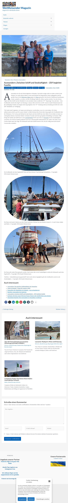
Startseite (7, 80)
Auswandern (22, 80)
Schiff (57, 88)
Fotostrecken (20, 345)
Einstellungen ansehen (42, 499)
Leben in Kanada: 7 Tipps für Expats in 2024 (18, 288)
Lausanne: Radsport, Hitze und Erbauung (48, 342)
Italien (6, 382)
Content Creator (58, 458)
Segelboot (6, 89)
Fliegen (5, 25)
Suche (4, 15)
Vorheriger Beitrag (7, 309)
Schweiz (36, 88)
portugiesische (29, 117)
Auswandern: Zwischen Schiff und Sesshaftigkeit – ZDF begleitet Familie (26, 294)
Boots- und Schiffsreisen (19, 88)
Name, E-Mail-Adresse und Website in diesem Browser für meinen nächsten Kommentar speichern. (32, 434)
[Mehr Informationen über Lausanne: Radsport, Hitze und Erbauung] (47, 330)
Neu (12, 80)
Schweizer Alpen (26, 97)
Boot (54, 88)
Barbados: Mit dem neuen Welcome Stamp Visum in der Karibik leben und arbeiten (29, 296)
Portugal (29, 88)
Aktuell (11, 345)
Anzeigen (5, 28)
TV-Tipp (42, 88)
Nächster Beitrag (61, 309)
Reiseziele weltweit (8, 18)
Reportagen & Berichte (53, 343)
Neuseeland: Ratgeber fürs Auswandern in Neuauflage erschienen (24, 297)
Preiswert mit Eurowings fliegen (9, 478)
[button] (49, 481)
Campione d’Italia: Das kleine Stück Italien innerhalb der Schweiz (18, 379)
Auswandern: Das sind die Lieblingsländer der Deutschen (22, 286)
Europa (15, 345)
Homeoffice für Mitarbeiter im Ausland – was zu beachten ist (23, 290)
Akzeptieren (22, 499)
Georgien (46, 117)
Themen (5, 22)
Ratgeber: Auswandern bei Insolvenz (16, 292)
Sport (10, 347)
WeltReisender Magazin (16, 7)
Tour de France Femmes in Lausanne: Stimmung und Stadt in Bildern (16, 342)
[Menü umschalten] (51, 18)
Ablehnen (31, 499)
